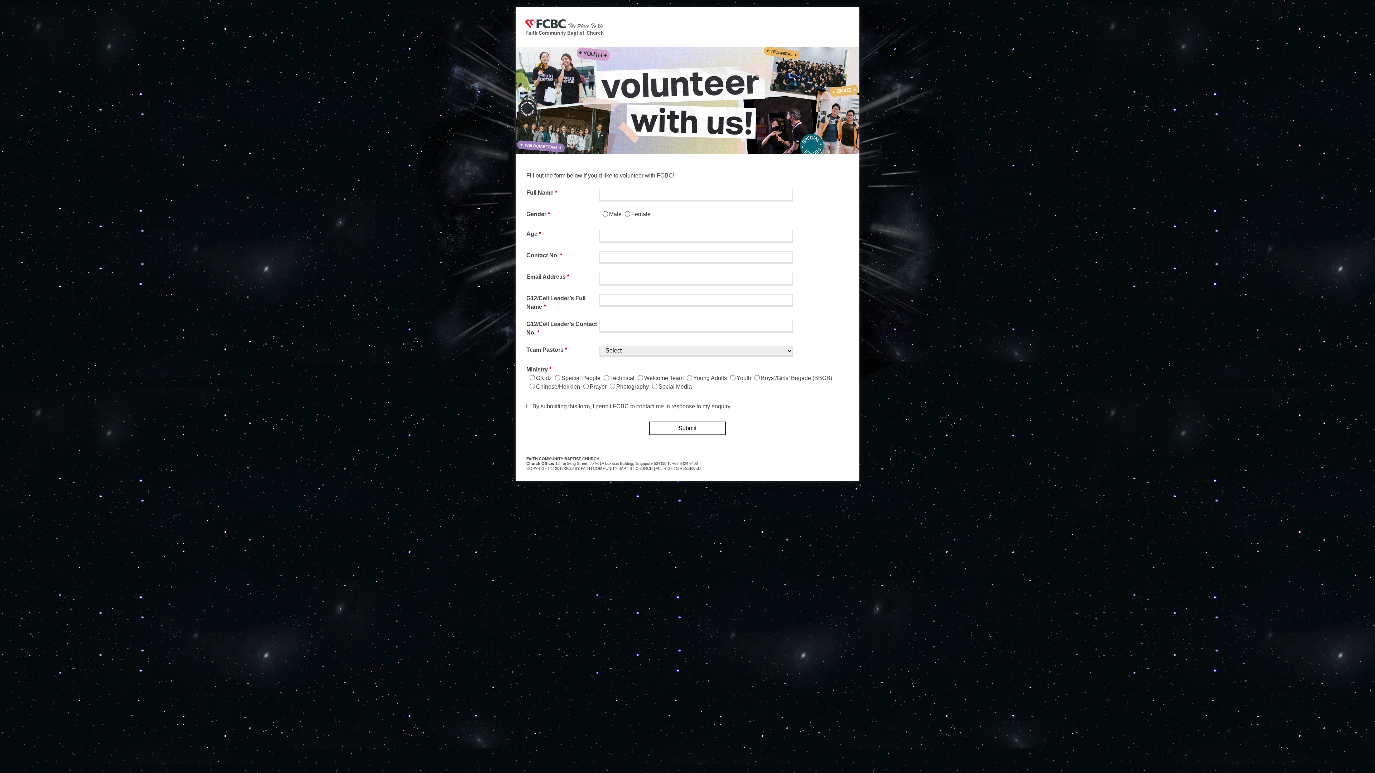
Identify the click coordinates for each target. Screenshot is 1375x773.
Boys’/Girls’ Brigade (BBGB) (796, 378)
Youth (744, 378)
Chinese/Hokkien (558, 387)
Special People (580, 378)
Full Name (541, 193)
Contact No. (544, 255)
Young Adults (710, 378)
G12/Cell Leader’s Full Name (555, 302)
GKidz (544, 378)
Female (641, 214)
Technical (622, 378)
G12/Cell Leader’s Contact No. (561, 328)
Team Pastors (546, 350)
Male (615, 214)
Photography (632, 387)
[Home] (565, 27)
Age (533, 234)
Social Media (675, 387)
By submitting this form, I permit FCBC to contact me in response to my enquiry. (632, 406)
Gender (538, 214)
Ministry (538, 369)
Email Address (547, 277)
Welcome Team (664, 378)
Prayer (598, 387)
